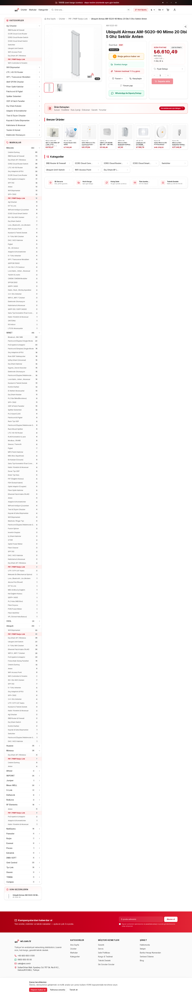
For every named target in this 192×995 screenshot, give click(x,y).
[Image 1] (48, 87)
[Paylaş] (185, 26)
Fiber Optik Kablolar (15, 87)
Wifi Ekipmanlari (13, 67)
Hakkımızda (145, 945)
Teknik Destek (104, 960)
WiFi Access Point (15, 52)
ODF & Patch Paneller (15, 101)
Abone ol (171, 919)
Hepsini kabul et (38, 990)
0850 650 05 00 (25, 959)
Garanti (101, 945)
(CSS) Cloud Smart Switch (18, 41)
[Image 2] (58, 87)
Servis (100, 949)
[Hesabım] (175, 10)
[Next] (97, 53)
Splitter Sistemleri (13, 96)
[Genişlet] (39, 67)
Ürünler (24, 10)
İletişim (143, 949)
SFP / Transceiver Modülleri (18, 77)
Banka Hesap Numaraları (150, 953)
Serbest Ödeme (147, 956)
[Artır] (168, 75)
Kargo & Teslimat (105, 956)
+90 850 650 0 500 (26, 956)
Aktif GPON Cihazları (15, 82)
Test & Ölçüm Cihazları (16, 115)
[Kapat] (176, 2)
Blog (142, 960)
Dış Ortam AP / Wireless (17, 56)
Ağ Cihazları (11, 26)
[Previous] (48, 53)
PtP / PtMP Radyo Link (16, 59)
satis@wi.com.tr (24, 963)
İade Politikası (104, 953)
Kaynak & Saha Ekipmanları (18, 120)
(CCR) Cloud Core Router (17, 34)
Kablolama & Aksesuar (15, 125)
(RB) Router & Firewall (16, 30)
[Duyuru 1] (162, 2)
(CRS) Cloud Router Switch (18, 37)
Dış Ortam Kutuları (13, 106)
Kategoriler (43, 10)
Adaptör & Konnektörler (16, 111)
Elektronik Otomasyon (15, 135)
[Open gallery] (73, 53)
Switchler (11, 45)
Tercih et (73, 990)
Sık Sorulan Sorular (106, 964)
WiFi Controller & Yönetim (17, 63)
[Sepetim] (168, 10)
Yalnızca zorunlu (57, 990)
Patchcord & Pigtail (14, 91)
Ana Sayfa (74, 945)
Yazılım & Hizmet (13, 130)
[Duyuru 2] (167, 2)
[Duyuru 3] (171, 2)
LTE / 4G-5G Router (14, 72)
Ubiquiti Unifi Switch (15, 48)
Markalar (33, 10)
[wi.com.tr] (16, 9)
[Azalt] (154, 75)
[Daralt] (39, 25)
